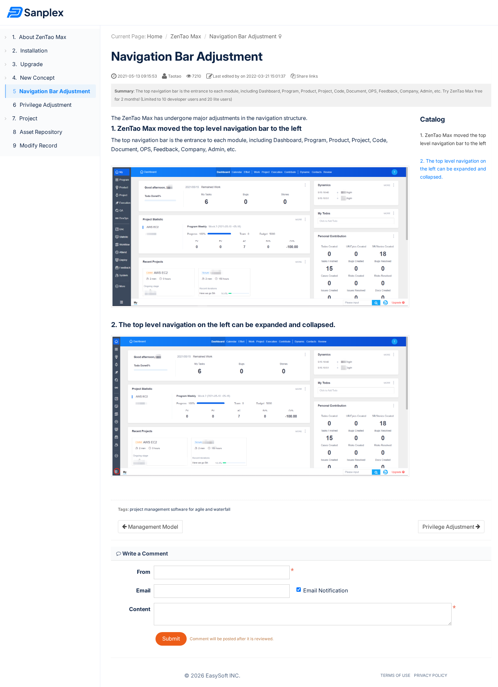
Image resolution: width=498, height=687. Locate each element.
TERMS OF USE (395, 675)
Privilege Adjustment (45, 104)
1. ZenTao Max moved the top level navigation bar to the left (453, 139)
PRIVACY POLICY (430, 675)
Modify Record (38, 145)
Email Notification (325, 590)
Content (139, 609)
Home (154, 36)
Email (143, 590)
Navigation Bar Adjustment (54, 91)
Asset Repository (41, 131)
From (143, 571)
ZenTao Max (185, 36)
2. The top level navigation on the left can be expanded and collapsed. (453, 169)
